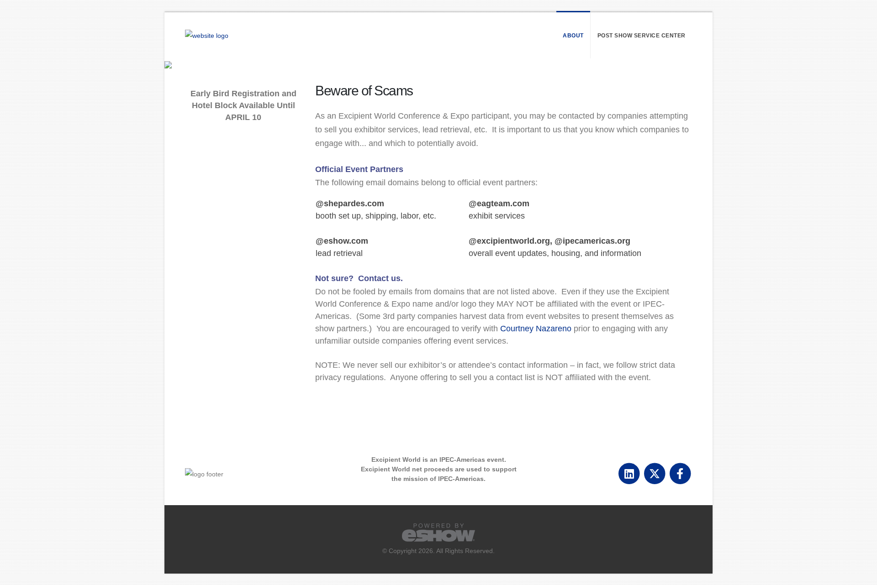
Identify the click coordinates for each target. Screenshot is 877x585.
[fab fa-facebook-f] (680, 473)
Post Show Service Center (641, 35)
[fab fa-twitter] (655, 473)
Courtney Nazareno (535, 328)
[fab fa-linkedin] (630, 473)
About (573, 35)
